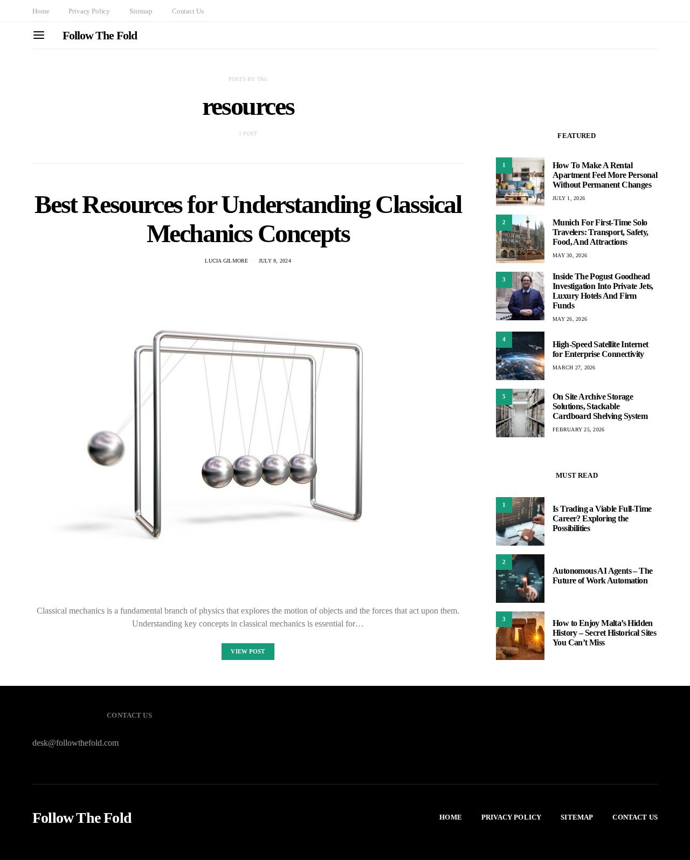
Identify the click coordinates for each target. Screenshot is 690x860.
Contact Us (187, 11)
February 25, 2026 (578, 429)
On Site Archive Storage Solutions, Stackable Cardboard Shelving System (600, 406)
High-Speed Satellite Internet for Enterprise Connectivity (600, 349)
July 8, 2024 (275, 261)
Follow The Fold (100, 35)
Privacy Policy (89, 11)
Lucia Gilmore (226, 261)
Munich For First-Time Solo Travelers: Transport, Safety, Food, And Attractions (600, 232)
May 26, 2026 (570, 319)
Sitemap (141, 11)
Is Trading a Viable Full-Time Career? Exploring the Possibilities (602, 519)
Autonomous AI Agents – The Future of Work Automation (602, 576)
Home (40, 11)
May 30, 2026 (570, 255)
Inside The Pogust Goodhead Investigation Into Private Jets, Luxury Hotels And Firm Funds (603, 291)
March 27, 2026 (574, 367)
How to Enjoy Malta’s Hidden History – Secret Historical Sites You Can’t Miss (604, 633)
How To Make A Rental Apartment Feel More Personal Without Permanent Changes (605, 175)
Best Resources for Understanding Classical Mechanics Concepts (247, 218)
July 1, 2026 (569, 198)
